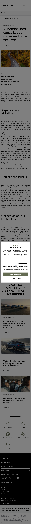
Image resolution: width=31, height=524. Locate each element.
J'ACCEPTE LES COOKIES (15, 274)
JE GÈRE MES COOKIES (15, 278)
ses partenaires (12, 250)
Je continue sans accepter (23, 243)
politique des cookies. (22, 263)
